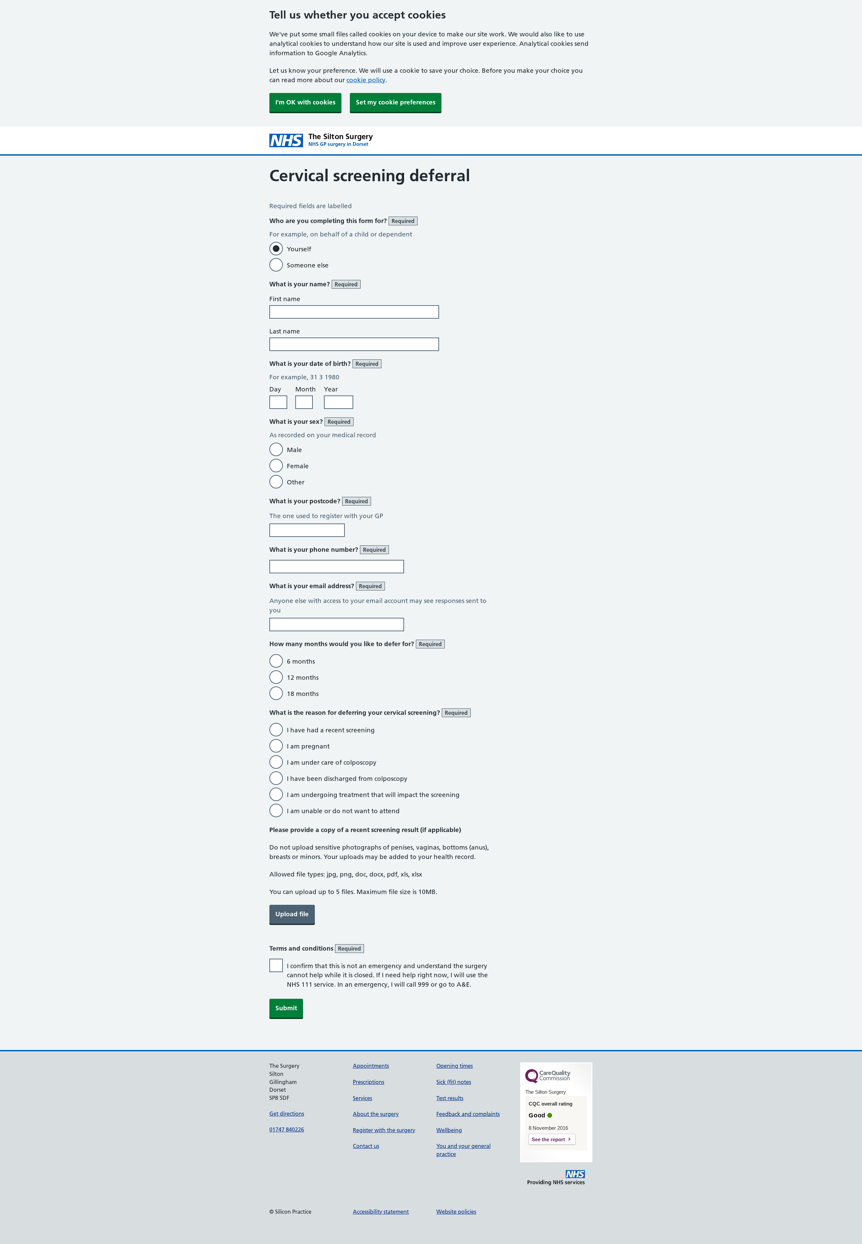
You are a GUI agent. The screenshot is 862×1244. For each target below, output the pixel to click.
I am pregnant (308, 746)
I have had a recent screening (331, 730)
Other (295, 482)
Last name (284, 331)
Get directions (286, 1113)
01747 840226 (286, 1129)
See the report (548, 1139)
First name (284, 299)
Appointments (371, 1065)
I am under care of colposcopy (331, 762)
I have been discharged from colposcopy (347, 779)
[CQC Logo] (547, 1081)
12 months (303, 677)
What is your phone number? (327, 549)
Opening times (454, 1065)
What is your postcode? (318, 501)
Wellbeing (449, 1130)
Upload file (292, 914)
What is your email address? (325, 586)
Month (305, 389)
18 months (303, 694)
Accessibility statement (381, 1211)
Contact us (366, 1146)
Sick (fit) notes (453, 1082)
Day (275, 389)
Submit (286, 1008)
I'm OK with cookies (305, 102)
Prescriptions (368, 1082)
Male (294, 450)
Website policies (456, 1211)
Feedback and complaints (468, 1114)
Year (331, 389)
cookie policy (366, 80)
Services (362, 1098)
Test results (449, 1098)
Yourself (299, 249)
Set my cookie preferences (395, 102)
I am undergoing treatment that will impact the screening (373, 795)
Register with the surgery (384, 1130)
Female (298, 466)
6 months (301, 661)
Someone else (308, 265)
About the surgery (376, 1114)
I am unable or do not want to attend (343, 811)
